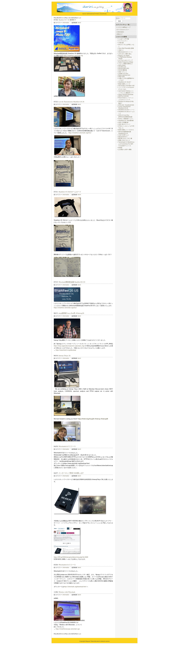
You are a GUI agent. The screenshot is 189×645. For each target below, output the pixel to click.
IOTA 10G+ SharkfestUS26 (126, 105)
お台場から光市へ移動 (124, 149)
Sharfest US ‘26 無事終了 (67, 20)
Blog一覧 (126, 24)
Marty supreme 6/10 (124, 75)
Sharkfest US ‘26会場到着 (126, 120)
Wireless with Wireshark (67, 592)
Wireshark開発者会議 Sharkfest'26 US (72, 282)
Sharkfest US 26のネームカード (70, 192)
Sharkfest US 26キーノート (126, 109)
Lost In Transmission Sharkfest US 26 (71, 101)
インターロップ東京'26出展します (71, 473)
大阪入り (121, 50)
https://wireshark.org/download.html (75, 586)
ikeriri (84, 14)
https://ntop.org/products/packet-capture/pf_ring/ (69, 346)
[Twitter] (96, 14)
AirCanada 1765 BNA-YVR (126, 85)
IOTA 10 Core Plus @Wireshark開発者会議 (125, 116)
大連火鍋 (121, 42)
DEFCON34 (121, 65)
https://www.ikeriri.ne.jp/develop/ (66, 350)
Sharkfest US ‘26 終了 (124, 82)
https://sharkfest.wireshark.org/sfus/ (79, 133)
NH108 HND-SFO (123, 68)
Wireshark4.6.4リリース (67, 564)
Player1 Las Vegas (124, 55)
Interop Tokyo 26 (64, 355)
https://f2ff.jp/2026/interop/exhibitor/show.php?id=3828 (71, 557)
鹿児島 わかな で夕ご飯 (125, 138)
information (90, 14)
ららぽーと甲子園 (123, 39)
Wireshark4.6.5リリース (67, 446)
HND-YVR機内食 (123, 122)
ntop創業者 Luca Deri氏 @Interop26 (71, 313)
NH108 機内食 (122, 70)
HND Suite (121, 76)
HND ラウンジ (122, 72)
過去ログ (119, 34)
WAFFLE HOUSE (123, 96)
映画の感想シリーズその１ (126, 130)
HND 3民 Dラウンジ (124, 124)
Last (79, 18)
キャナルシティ (123, 41)
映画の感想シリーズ (124, 84)
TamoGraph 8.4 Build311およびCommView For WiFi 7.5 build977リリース (126, 144)
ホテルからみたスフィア (125, 60)
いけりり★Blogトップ (123, 27)
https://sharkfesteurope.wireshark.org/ (68, 629)
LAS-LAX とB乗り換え (125, 54)
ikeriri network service (103, 641)
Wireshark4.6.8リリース (125, 52)
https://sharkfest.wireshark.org (73, 55)
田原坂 (120, 147)
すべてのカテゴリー (123, 29)
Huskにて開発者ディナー (125, 118)
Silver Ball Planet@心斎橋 (126, 48)
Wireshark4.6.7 (122, 137)
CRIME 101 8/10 (123, 73)
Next (62, 18)
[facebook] (103, 14)
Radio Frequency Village (125, 62)
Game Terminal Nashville (125, 94)
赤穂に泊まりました (124, 140)
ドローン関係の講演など (125, 63)
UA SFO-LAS (122, 67)
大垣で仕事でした (123, 135)
